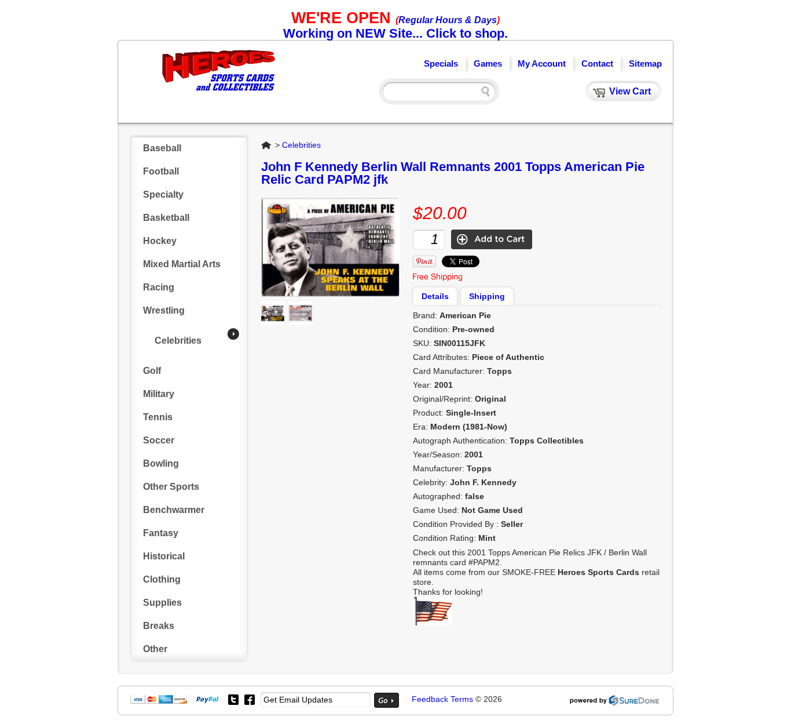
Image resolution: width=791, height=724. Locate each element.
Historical (164, 556)
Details (435, 296)
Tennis (158, 417)
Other (155, 649)
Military (158, 394)
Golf (152, 371)
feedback (430, 699)
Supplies (162, 602)
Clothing (162, 579)
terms (462, 699)
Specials (441, 63)
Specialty (163, 194)
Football (161, 171)
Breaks (158, 626)
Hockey (160, 241)
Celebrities (178, 340)
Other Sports (171, 487)
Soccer (158, 440)
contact (597, 63)
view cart (630, 91)
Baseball (162, 148)
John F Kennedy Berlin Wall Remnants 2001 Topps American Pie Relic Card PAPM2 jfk (452, 173)
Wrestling (164, 310)
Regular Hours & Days (447, 20)
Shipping (487, 296)
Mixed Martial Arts (182, 264)
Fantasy (160, 533)
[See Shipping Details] (437, 278)
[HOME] (219, 92)
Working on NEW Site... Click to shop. (395, 33)
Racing (158, 287)
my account (542, 63)
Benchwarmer (173, 510)
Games (488, 63)
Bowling (161, 463)
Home (267, 145)
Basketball (166, 218)
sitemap (645, 63)
